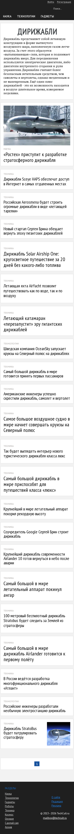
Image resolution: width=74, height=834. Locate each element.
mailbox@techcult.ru (55, 818)
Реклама (56, 805)
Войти (51, 1)
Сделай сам (12, 823)
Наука (7, 16)
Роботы (9, 806)
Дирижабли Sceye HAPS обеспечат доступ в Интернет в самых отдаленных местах (36, 181)
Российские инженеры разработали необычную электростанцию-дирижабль (35, 708)
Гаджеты (47, 16)
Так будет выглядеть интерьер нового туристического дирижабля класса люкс (34, 453)
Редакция (57, 801)
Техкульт (20, 8)
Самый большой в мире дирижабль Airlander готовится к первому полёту (34, 654)
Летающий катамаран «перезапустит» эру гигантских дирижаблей (33, 324)
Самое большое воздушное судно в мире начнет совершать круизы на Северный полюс (37, 424)
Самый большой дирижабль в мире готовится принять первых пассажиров (33, 374)
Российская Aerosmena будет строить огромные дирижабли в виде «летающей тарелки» (35, 206)
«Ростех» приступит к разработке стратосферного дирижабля (35, 157)
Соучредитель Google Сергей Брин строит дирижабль (36, 534)
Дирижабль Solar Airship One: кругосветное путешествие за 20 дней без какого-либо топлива (34, 259)
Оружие (9, 818)
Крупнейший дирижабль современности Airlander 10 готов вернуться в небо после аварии (36, 558)
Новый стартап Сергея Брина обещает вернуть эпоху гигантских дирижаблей (33, 231)
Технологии (26, 16)
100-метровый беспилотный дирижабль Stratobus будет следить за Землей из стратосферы (34, 620)
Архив (8, 827)
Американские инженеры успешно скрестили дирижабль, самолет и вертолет (37, 396)
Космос (9, 814)
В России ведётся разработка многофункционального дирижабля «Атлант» (31, 683)
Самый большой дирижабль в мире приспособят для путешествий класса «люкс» (31, 484)
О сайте (56, 797)
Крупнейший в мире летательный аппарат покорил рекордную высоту (36, 511)
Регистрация (64, 1)
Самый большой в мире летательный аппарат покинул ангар (33, 589)
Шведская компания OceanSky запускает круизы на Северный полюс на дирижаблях (36, 351)
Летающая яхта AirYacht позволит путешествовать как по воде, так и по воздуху (33, 290)
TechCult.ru (63, 813)
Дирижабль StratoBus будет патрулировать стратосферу (20, 733)
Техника (9, 810)
